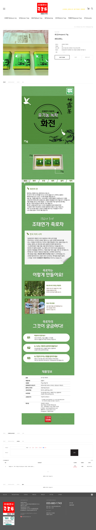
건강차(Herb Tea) (60, 18)
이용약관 (25, 494)
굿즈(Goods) (88, 18)
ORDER (82, 9)
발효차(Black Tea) (36, 18)
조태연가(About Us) (10, 18)
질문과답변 (71, 505)
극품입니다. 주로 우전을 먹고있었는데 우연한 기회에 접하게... (22, 466)
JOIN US (70, 9)
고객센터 (60, 494)
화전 (84, 26)
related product (11, 433)
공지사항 (51, 494)
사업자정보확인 (35, 508)
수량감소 (69, 52)
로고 (49, 9)
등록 (74, 452)
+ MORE (91, 460)
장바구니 (88, 9)
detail (4, 433)
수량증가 (67, 52)
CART (75, 57)
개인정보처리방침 (15, 494)
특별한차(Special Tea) (75, 18)
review (18, 433)
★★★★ (41, 447)
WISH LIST (87, 57)
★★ (33, 447)
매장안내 (34, 494)
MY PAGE (77, 9)
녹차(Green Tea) (24, 18)
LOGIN (65, 9)
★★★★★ (45, 447)
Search (92, 9)
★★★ (37, 447)
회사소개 (5, 494)
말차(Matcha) (49, 18)
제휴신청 (43, 494)
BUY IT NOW (62, 57)
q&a (23, 433)
